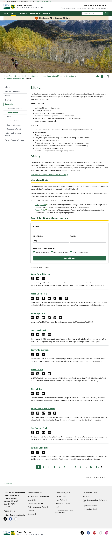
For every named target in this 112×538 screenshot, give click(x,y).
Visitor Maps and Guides (14, 140)
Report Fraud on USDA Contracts (64, 511)
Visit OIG (31, 500)
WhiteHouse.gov (61, 493)
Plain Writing (60, 500)
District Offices (9, 511)
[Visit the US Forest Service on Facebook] (88, 533)
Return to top (9, 483)
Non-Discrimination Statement (95, 500)
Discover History (13, 121)
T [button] (102, 76)
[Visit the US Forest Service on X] (82, 533)
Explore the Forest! (14, 129)
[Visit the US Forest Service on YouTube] (94, 533)
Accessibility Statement (37, 496)
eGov (85, 496)
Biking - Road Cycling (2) (80, 252)
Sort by (73, 236)
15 (91, 467)
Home (6, 13)
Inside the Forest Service (85, 8)
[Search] (105, 13)
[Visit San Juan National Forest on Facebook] (10, 519)
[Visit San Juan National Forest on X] (5, 519)
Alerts (7, 87)
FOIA (57, 507)
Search (36, 227)
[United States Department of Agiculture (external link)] (7, 6)
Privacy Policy (60, 496)
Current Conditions (12, 91)
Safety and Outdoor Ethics (13, 134)
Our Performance (35, 503)
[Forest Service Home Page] (13, 6)
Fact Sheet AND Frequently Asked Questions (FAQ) (49, 175)
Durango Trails (40, 205)
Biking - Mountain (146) (60, 252)
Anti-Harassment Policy (37, 507)
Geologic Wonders (14, 125)
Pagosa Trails (40, 210)
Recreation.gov (34, 493)
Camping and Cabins (14, 108)
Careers (31, 510)
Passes (7, 95)
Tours (9, 117)
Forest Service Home (68, 8)
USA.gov (31, 514)
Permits (8, 100)
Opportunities (12, 112)
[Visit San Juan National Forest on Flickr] (16, 519)
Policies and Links (90, 493)
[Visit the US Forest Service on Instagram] (106, 533)
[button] (97, 76)
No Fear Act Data (62, 503)
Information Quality (90, 509)
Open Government (90, 505)
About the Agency (102, 8)
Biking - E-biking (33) (42, 252)
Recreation (10, 104)
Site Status (38, 236)
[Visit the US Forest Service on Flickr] (100, 533)
